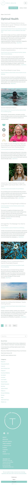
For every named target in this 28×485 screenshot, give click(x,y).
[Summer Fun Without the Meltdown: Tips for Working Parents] (14, 291)
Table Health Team (5, 399)
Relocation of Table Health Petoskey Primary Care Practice (13, 350)
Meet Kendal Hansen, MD (6, 353)
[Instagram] (7, 433)
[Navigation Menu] (25, 3)
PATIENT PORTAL (13, 7)
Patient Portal (7, 441)
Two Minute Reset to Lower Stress (10, 70)
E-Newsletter (7, 445)
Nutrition (20, 52)
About (5, 437)
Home (2, 14)
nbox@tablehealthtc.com (8, 466)
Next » (14, 325)
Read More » (19, 42)
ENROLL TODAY (23, 8)
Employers (20, 28)
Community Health (5, 28)
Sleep (10, 111)
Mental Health (12, 72)
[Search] (25, 336)
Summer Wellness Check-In (8, 108)
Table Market (7, 443)
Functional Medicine (14, 52)
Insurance (24, 28)
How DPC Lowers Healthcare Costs (8, 355)
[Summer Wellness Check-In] (14, 97)
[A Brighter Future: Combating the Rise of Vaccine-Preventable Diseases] (14, 250)
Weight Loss (3, 401)
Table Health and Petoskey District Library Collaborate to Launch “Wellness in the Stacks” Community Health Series (14, 24)
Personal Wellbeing (16, 30)
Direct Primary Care (13, 28)
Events (5, 447)
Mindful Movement (11, 110)
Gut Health (3, 375)
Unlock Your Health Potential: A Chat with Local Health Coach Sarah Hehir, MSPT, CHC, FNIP (13, 184)
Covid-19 (3, 366)
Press (4, 451)
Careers (5, 449)
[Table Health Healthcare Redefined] (8, 3)
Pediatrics (10, 30)
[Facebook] (4, 433)
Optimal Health (4, 30)
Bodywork (3, 361)
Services (5, 439)
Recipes (2, 395)
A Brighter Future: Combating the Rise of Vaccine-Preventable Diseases (12, 262)
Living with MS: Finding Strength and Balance (13, 203)
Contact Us (6, 453)
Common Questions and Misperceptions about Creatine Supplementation (14, 49)
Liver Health (3, 379)
